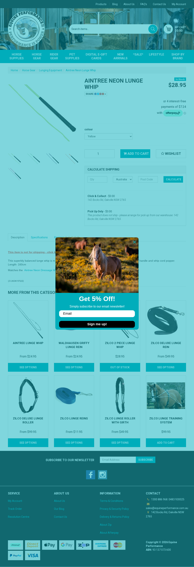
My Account (15, 500)
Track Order (15, 508)
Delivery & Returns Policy (114, 516)
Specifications (39, 237)
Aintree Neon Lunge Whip (81, 70)
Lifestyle (156, 54)
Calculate (173, 179)
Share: (90, 94)
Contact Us (159, 4)
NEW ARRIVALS (120, 56)
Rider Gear (54, 56)
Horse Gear (37, 56)
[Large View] (14, 159)
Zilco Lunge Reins (74, 418)
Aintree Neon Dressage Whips (42, 270)
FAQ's (143, 4)
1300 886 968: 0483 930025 (167, 499)
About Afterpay (109, 532)
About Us (129, 4)
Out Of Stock (120, 367)
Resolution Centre (18, 516)
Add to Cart (138, 154)
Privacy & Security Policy (114, 508)
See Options (28, 367)
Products (101, 4)
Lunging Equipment (50, 70)
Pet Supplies (72, 56)
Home (14, 70)
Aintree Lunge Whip (28, 343)
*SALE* (138, 54)
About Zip (106, 524)
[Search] (152, 29)
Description (17, 237)
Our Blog (59, 508)
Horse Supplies (16, 56)
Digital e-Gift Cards (96, 56)
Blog (115, 4)
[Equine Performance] (26, 29)
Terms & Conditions (111, 500)
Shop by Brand (177, 56)
